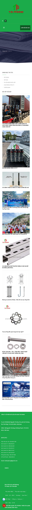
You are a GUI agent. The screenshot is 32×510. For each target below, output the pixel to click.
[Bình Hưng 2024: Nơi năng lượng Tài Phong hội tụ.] (16, 223)
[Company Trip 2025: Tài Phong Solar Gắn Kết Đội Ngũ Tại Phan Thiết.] (16, 199)
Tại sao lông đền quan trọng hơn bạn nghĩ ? (13, 331)
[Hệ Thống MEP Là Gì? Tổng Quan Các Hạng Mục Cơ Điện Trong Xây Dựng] (16, 389)
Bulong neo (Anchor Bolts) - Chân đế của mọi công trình (16, 299)
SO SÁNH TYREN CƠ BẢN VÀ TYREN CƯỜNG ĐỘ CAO (15, 187)
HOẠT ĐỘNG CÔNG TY (9, 85)
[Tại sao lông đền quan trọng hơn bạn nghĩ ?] (16, 317)
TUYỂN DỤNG (7, 87)
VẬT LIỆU (6, 80)
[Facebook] (2, 21)
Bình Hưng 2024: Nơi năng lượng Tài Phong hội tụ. (14, 234)
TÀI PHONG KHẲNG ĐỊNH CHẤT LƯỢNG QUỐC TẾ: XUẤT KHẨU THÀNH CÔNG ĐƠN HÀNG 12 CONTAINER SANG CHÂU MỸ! (15, 125)
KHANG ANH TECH (12, 507)
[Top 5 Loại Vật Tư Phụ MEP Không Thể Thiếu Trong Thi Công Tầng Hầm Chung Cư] (16, 366)
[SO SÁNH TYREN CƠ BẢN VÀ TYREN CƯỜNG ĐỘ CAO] (16, 179)
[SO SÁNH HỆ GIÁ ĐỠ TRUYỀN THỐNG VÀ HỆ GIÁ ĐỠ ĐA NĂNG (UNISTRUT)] (16, 251)
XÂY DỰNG (6, 77)
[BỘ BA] (16, 343)
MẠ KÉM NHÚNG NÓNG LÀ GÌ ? (10, 168)
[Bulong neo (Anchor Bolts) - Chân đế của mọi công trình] (16, 285)
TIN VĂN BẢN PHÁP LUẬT (9, 82)
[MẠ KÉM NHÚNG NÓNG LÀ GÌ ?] (16, 149)
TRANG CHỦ (4, 51)
